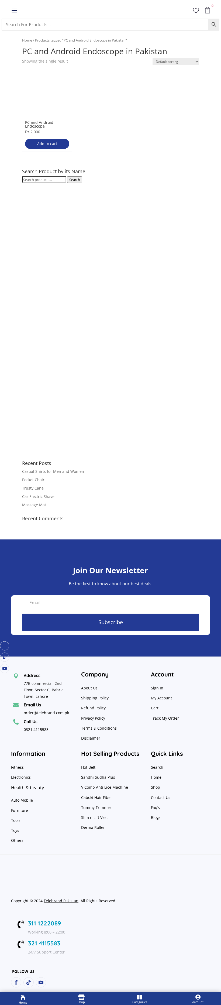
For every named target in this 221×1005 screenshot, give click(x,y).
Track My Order (165, 718)
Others (17, 840)
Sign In (157, 687)
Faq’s (155, 807)
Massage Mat (34, 504)
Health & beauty (27, 788)
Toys (15, 830)
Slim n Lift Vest (94, 817)
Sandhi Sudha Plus (98, 777)
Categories (139, 1002)
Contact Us (160, 797)
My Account (161, 697)
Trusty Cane (33, 488)
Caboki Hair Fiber (96, 797)
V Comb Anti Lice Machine (104, 787)
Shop (155, 787)
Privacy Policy (93, 718)
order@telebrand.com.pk (46, 712)
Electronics (21, 777)
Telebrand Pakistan (61, 900)
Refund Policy (94, 707)
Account (197, 1002)
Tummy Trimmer (96, 807)
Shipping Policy (95, 697)
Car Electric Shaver (39, 496)
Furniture (19, 810)
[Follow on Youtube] (4, 668)
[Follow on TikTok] (4, 657)
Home (27, 40)
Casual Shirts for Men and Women (53, 471)
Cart (154, 707)
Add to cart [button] (47, 143)
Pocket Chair (33, 479)
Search (74, 179)
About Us (89, 687)
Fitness (17, 767)
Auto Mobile (22, 800)
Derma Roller (93, 827)
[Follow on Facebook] (4, 646)
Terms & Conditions (99, 728)
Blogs (156, 817)
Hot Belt (88, 767)
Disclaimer (90, 738)
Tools (15, 820)
